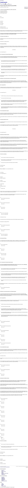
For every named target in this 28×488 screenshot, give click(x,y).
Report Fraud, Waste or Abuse (5, 473)
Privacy (2, 472)
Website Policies (3, 474)
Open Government (4, 471)
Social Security (3, 2)
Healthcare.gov (3, 478)
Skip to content (2, 0)
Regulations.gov (3, 479)
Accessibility (3, 470)
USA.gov (3, 480)
